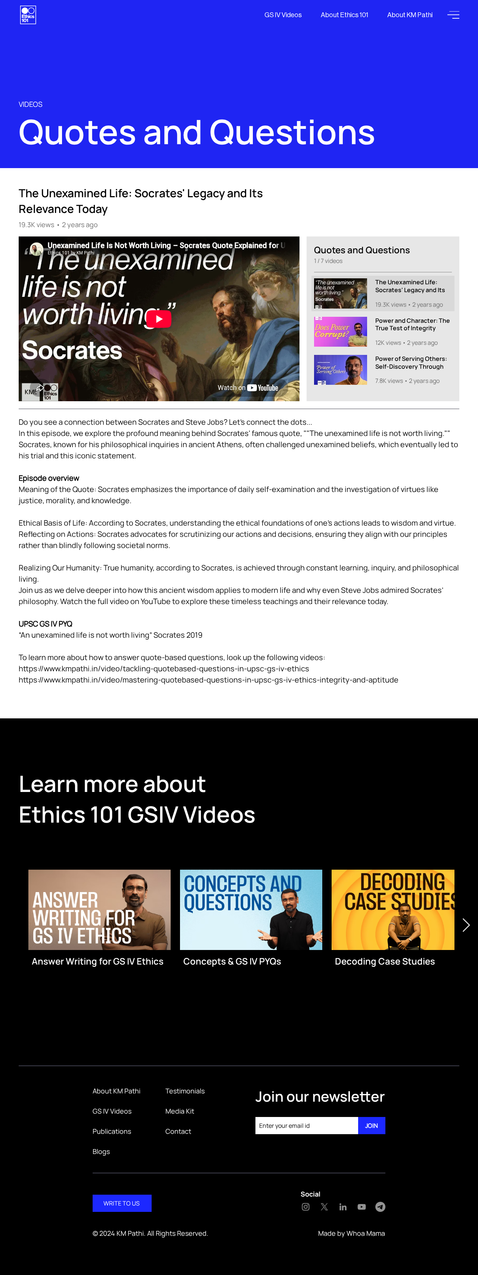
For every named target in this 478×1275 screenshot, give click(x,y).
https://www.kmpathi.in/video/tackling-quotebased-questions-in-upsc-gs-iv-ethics (164, 668)
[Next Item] (466, 925)
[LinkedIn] (343, 1207)
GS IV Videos (112, 1111)
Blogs (101, 1151)
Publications (112, 1131)
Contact (178, 1131)
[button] (453, 15)
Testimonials (185, 1090)
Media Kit (179, 1111)
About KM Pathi (116, 1090)
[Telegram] (380, 1207)
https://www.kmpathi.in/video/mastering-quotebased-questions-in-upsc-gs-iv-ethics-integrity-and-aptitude (208, 680)
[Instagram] (306, 1207)
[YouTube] (362, 1207)
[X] (324, 1207)
